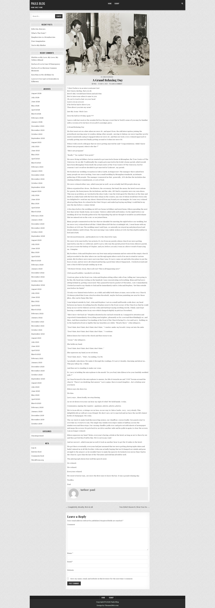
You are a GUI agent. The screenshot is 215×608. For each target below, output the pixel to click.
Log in (33, 448)
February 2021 (37, 358)
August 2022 (36, 289)
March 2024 (36, 212)
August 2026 (36, 93)
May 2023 (35, 252)
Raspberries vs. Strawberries (43, 37)
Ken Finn (34, 75)
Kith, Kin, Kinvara (38, 29)
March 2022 (36, 310)
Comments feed (37, 456)
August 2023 (36, 240)
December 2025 (37, 126)
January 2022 (36, 318)
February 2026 (37, 118)
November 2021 (37, 326)
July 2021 (35, 342)
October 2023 (36, 232)
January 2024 (36, 220)
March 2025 (36, 163)
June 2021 (35, 346)
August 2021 (36, 338)
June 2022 (35, 297)
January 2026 (36, 122)
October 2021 (36, 330)
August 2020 (36, 383)
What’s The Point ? (38, 33)
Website (70, 570)
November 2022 (38, 277)
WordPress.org (37, 460)
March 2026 (36, 114)
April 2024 (35, 208)
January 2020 (37, 411)
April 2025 (35, 159)
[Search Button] (182, 3)
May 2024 (35, 203)
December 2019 (37, 415)
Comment (71, 524)
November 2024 (37, 179)
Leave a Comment (116, 84)
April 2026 (35, 110)
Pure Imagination (38, 41)
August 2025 (36, 142)
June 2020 (35, 391)
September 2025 (38, 138)
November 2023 (38, 228)
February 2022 (37, 314)
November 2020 (38, 371)
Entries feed (36, 452)
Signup (116, 3)
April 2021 (35, 350)
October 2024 (36, 183)
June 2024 (35, 199)
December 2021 (37, 322)
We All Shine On (47, 75)
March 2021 (36, 354)
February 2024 (37, 216)
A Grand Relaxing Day (108, 80)
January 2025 (36, 171)
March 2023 (36, 261)
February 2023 (37, 265)
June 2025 (35, 151)
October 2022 (36, 281)
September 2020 (38, 379)
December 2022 (37, 273)
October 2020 (37, 375)
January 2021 (36, 362)
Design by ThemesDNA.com (107, 605)
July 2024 (35, 195)
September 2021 (38, 334)
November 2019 (37, 420)
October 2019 (36, 424)
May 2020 (35, 395)
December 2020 (37, 367)
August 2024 (36, 191)
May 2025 (35, 155)
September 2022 (38, 285)
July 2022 (35, 293)
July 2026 (35, 97)
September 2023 (38, 236)
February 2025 (37, 167)
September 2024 (38, 187)
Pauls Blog (38, 3)
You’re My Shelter (38, 45)
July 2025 (35, 146)
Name (70, 553)
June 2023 (35, 248)
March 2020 (36, 403)
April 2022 (35, 305)
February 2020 (37, 407)
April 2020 (35, 399)
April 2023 (35, 256)
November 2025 (38, 130)
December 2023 (37, 224)
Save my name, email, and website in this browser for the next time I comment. (101, 579)
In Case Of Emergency (51, 64)
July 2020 (35, 387)
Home (109, 3)
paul (95, 84)
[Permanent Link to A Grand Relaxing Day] (107, 44)
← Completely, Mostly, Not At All (79, 507)
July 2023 (35, 244)
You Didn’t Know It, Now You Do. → (134, 507)
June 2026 (35, 102)
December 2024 (37, 175)
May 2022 (35, 301)
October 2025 (36, 134)
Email (70, 562)
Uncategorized (37, 436)
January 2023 (36, 269)
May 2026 (35, 106)
